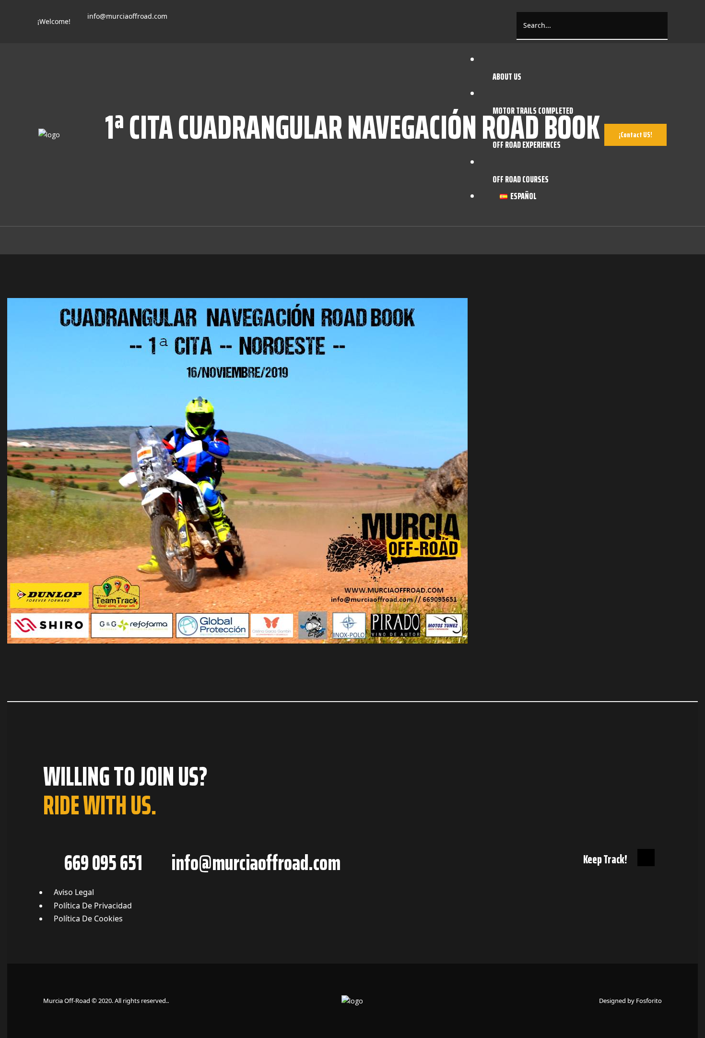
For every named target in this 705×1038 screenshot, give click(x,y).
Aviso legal (74, 892)
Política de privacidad (93, 905)
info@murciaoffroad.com (127, 16)
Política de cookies (88, 918)
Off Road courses (521, 179)
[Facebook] (187, 20)
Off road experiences (527, 144)
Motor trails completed (533, 110)
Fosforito (649, 1000)
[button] (635, 135)
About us (507, 76)
